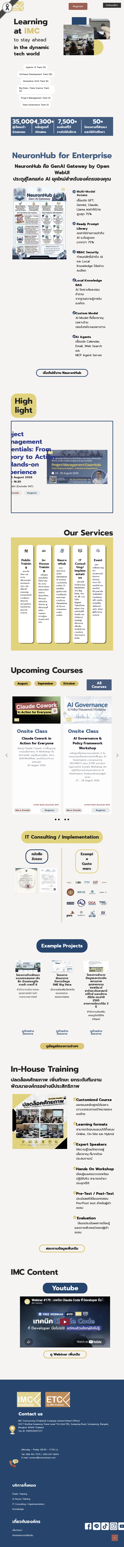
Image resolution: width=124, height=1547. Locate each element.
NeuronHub (62, 562)
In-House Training (44, 565)
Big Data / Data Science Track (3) (34, 90)
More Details (12, 493)
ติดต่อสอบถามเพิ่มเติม (22, 1535)
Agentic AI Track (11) (36, 67)
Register (78, 6)
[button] (6, 755)
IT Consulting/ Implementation (80, 569)
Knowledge (18, 1509)
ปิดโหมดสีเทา (112, 5)
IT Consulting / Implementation (28, 1504)
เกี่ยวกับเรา (17, 1530)
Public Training (26, 563)
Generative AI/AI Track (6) (35, 81)
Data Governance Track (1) (36, 104)
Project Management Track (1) (35, 98)
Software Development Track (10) (35, 74)
